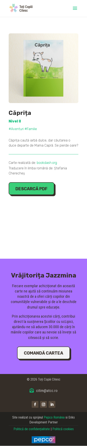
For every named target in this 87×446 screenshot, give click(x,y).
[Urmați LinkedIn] (52, 404)
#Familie (30, 129)
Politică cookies (63, 429)
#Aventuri (16, 129)
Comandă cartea (43, 353)
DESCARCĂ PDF (31, 188)
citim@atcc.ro (46, 390)
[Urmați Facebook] (35, 404)
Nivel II (15, 121)
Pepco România (54, 417)
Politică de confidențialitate (32, 429)
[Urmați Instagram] (43, 404)
